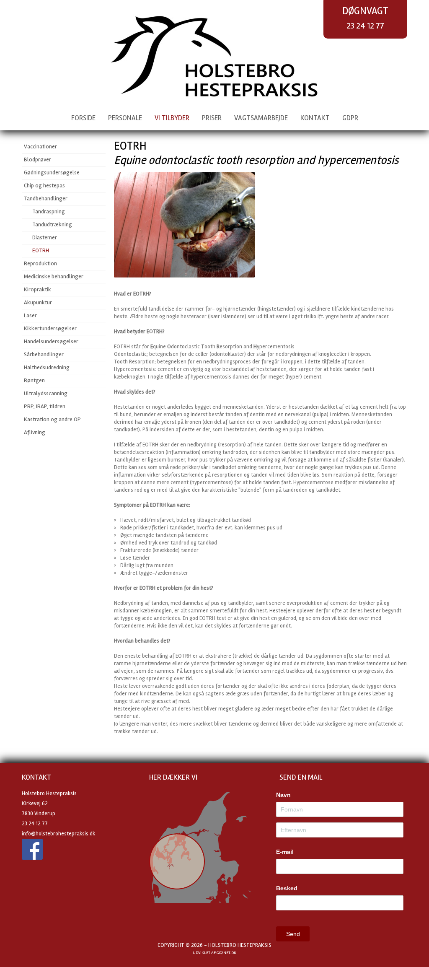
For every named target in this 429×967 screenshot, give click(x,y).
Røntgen (34, 380)
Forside (83, 118)
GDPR (350, 118)
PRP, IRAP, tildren (44, 406)
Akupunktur (38, 302)
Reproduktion (40, 263)
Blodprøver (37, 159)
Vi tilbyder (172, 118)
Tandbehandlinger (45, 198)
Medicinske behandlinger (53, 276)
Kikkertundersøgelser (50, 328)
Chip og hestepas (44, 185)
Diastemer (44, 237)
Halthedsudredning (47, 367)
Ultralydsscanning (45, 393)
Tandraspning (48, 211)
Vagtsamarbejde (261, 118)
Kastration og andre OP (52, 419)
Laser (30, 315)
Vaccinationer (40, 146)
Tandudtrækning (52, 224)
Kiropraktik (37, 289)
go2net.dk (226, 952)
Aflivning (34, 432)
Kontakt (315, 118)
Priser (212, 118)
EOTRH (40, 250)
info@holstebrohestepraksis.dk (58, 833)
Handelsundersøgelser (51, 341)
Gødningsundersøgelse (52, 172)
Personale (125, 118)
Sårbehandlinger (44, 354)
